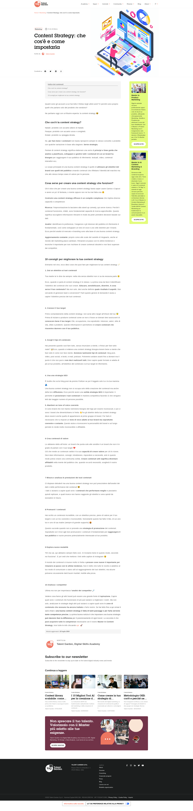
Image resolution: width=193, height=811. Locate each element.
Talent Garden (50, 54)
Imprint (130, 797)
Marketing (38, 29)
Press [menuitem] (101, 779)
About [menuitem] (101, 767)
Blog (139, 4)
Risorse (129, 4)
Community (117, 4)
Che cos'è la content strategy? (58, 88)
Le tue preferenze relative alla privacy (105, 804)
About (147, 4)
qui (77, 625)
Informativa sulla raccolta (74, 804)
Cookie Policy (123, 797)
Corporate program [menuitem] (105, 776)
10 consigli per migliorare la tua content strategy (64, 95)
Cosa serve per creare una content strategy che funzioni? (67, 92)
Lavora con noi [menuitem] (104, 784)
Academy (84, 4)
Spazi (95, 4)
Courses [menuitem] (101, 770)
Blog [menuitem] (100, 781)
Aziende (105, 4)
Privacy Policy (112, 797)
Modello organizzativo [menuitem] (106, 787)
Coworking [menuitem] (102, 773)
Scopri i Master (58, 745)
